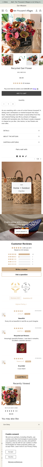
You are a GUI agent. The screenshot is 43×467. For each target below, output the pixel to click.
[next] (41, 159)
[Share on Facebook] (17, 156)
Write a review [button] (21, 269)
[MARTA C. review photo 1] (21, 348)
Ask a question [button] (21, 275)
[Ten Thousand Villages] (21, 10)
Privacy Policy (32, 446)
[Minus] (4, 104)
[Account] (36, 11)
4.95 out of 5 (26, 248)
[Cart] (40, 11)
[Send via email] (23, 156)
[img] (18, 311)
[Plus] (13, 104)
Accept (10, 452)
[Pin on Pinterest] (20, 156)
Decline (10, 457)
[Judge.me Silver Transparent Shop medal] (26, 287)
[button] (18, 83)
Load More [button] (21, 377)
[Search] (6, 11)
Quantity (21, 100)
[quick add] (17, 402)
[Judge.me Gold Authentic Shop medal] (15, 287)
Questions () (27, 298)
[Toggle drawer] (3, 10)
